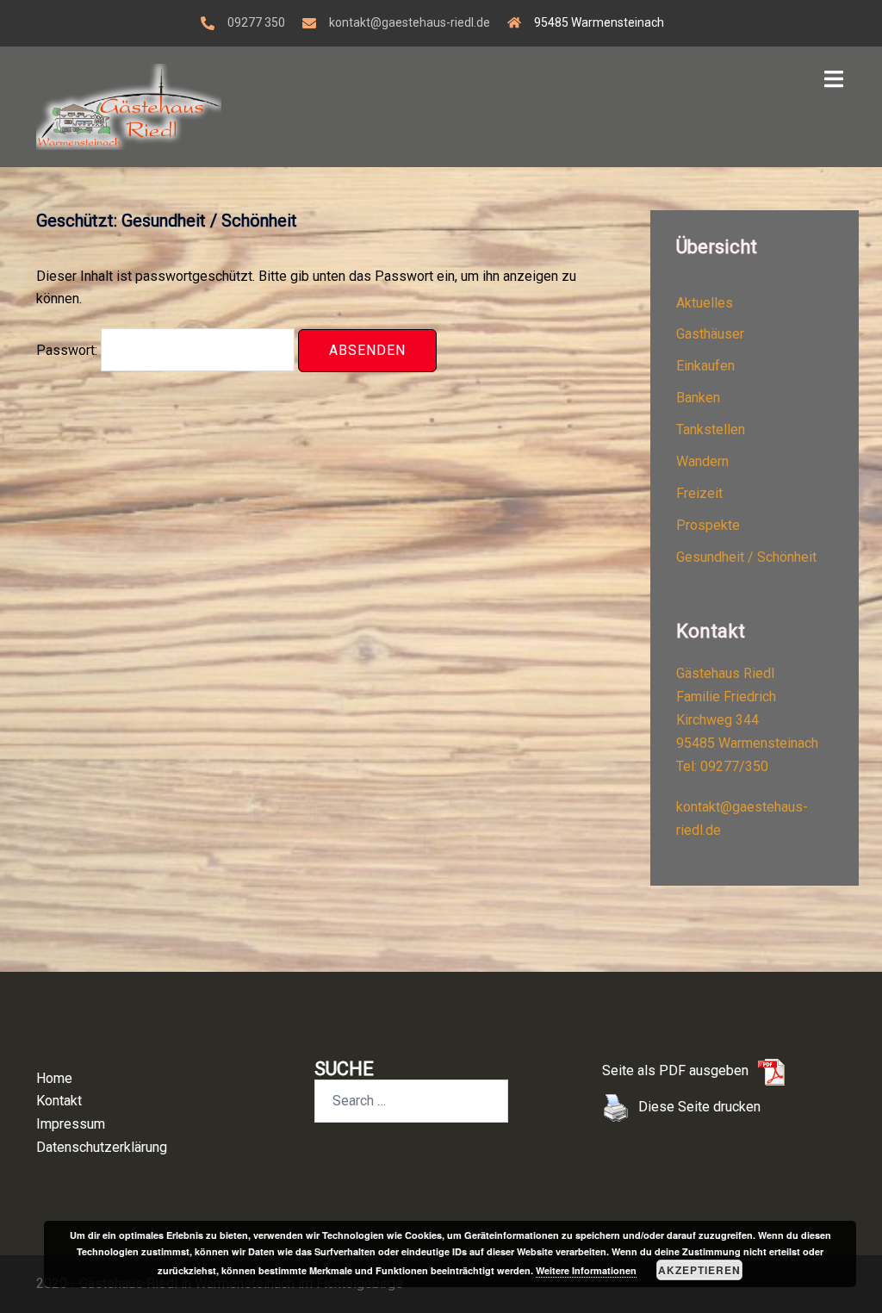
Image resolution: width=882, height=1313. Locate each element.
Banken (698, 397)
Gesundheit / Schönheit (746, 557)
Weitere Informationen (586, 1270)
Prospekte (708, 525)
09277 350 (256, 22)
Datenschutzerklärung (101, 1147)
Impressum (70, 1124)
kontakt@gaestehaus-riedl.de (409, 22)
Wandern (702, 461)
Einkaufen (705, 366)
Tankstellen (710, 429)
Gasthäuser (710, 334)
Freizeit (699, 493)
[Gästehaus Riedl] (128, 105)
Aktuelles (704, 303)
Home (54, 1078)
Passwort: (68, 350)
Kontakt (59, 1100)
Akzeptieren (699, 1270)
